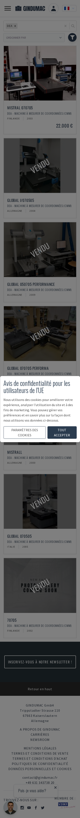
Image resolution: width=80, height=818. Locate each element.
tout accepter (62, 432)
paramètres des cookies (24, 432)
